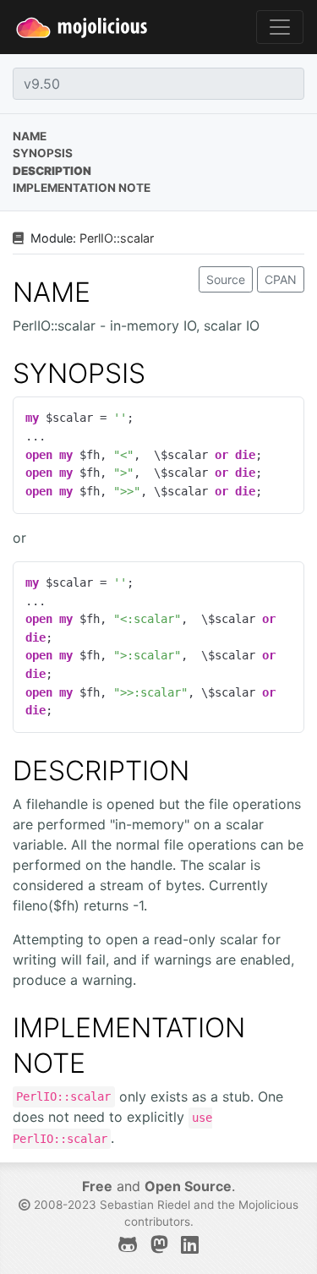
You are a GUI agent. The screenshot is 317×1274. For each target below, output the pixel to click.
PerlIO (96, 238)
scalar (137, 238)
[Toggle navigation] (279, 27)
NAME (51, 292)
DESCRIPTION (101, 770)
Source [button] (225, 279)
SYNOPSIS (79, 373)
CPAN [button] (281, 279)
